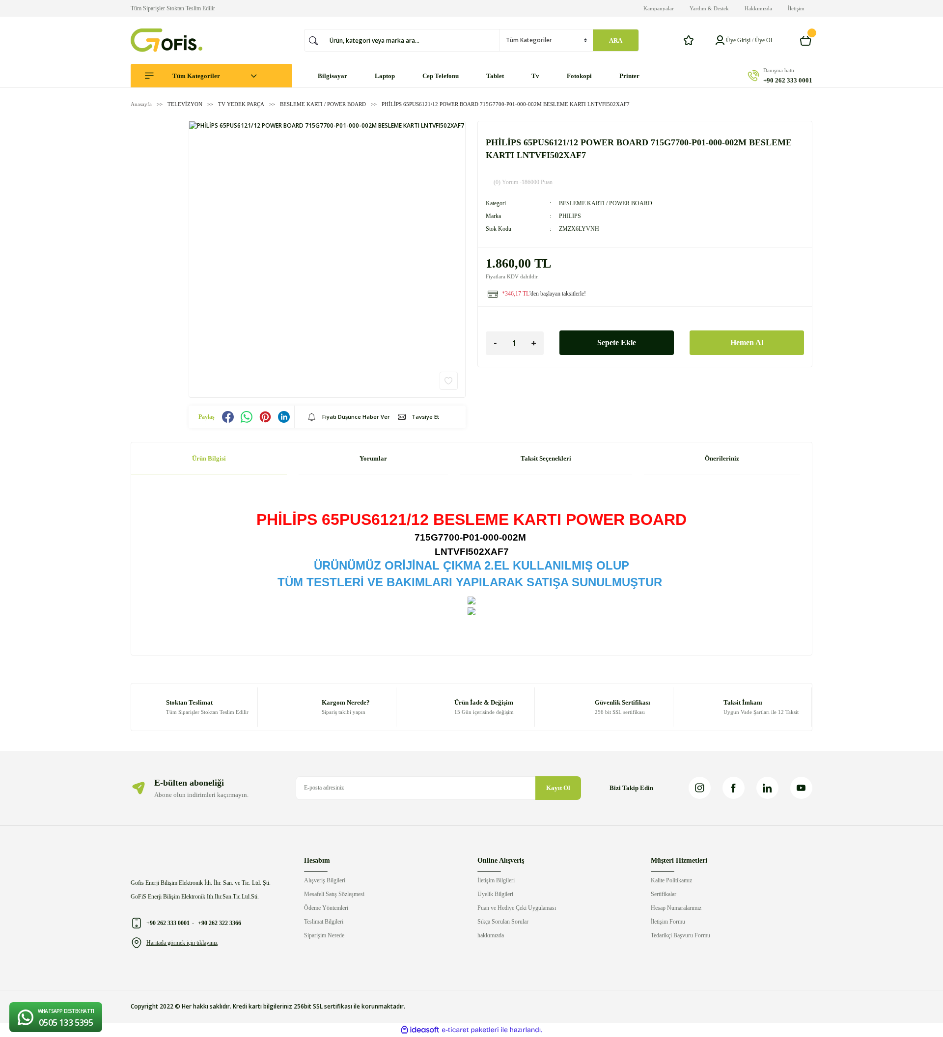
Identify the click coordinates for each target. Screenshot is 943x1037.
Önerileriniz (722, 458)
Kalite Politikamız (671, 880)
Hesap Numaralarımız (676, 907)
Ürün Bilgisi (209, 458)
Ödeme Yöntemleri (326, 907)
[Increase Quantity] (534, 343)
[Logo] (166, 40)
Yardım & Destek (709, 8)
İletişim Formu (668, 921)
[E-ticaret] (470, 1029)
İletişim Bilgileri (496, 880)
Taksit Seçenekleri (546, 458)
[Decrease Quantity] (495, 343)
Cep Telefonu (440, 76)
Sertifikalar (663, 894)
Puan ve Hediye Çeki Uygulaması (516, 907)
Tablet (495, 76)
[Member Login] (720, 40)
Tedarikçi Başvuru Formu (680, 935)
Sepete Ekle (616, 342)
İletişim (796, 8)
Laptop (385, 76)
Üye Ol (763, 40)
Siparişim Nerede (324, 935)
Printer (629, 76)
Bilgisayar (332, 76)
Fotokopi (579, 76)
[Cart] (806, 40)
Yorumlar (373, 458)
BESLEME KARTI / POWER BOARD (605, 203)
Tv (535, 76)
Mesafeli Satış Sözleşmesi (334, 894)
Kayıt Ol (558, 787)
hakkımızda (490, 935)
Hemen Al (746, 342)
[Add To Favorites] (449, 381)
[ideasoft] (420, 1030)
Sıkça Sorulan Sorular (502, 921)
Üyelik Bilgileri (495, 894)
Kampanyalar (658, 8)
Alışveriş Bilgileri (324, 880)
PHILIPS (570, 216)
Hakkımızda (758, 8)
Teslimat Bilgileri (323, 921)
